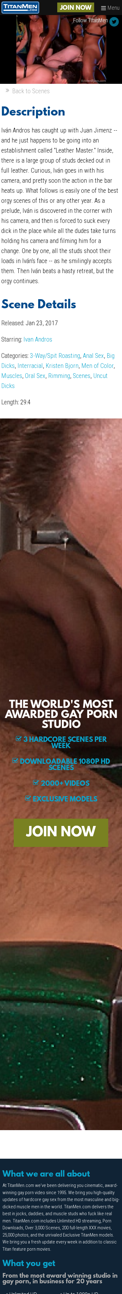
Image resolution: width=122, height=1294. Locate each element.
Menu (112, 7)
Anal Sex (93, 355)
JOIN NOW (75, 8)
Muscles (11, 376)
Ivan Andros (37, 339)
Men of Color (97, 365)
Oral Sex (35, 376)
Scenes (81, 376)
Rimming (59, 376)
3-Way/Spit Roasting (55, 355)
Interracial (30, 365)
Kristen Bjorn (62, 365)
